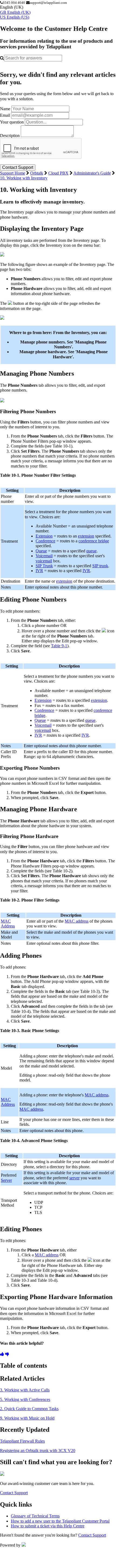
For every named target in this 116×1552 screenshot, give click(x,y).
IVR (39, 570)
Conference (45, 541)
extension (86, 536)
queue (91, 551)
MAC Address (8, 923)
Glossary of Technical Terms (35, 1516)
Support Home (12, 173)
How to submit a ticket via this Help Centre (47, 1526)
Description (10, 135)
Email (5, 115)
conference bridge (94, 541)
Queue (41, 551)
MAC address (76, 921)
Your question (12, 122)
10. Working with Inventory (23, 178)
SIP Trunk (44, 565)
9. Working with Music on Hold (27, 1418)
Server (6, 1180)
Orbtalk (36, 173)
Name (5, 108)
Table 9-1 (59, 645)
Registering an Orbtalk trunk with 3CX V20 (37, 1450)
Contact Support (14, 1492)
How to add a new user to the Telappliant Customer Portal (60, 1521)
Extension (44, 536)
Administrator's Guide (92, 173)
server (74, 1178)
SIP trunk (100, 565)
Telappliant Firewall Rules (22, 1441)
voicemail (44, 561)
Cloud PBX (58, 173)
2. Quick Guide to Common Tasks (29, 1408)
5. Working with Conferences (25, 1399)
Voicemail (44, 555)
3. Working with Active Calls (25, 1390)
